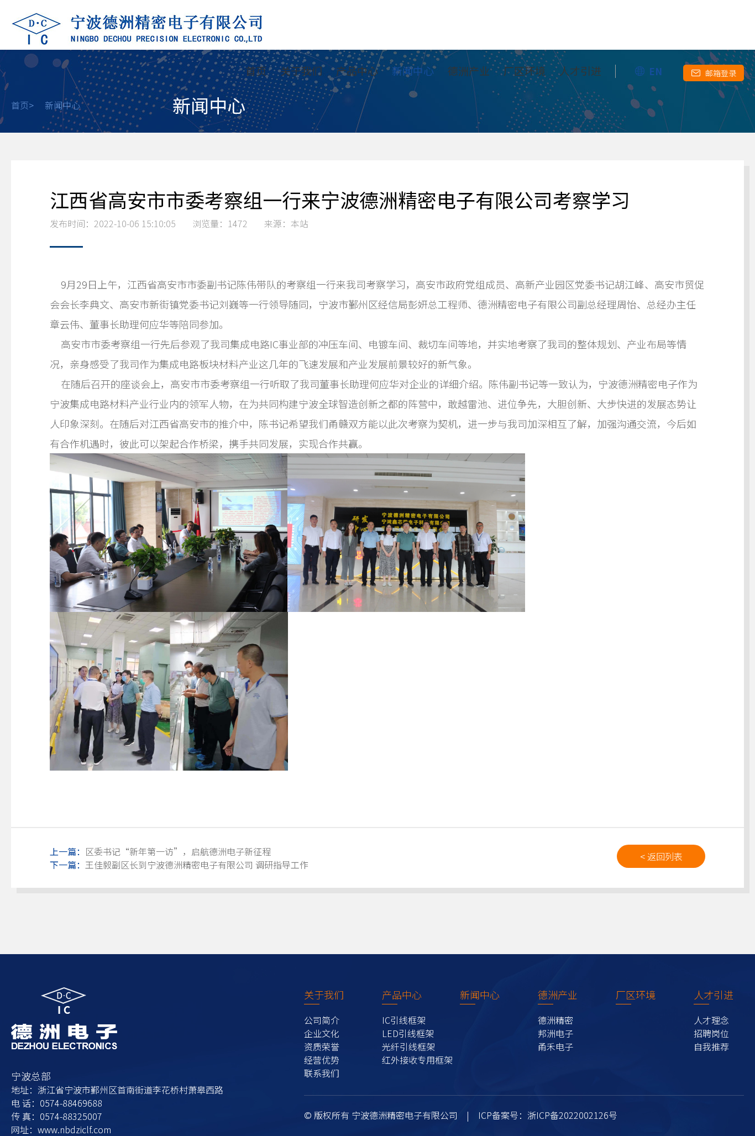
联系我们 (321, 1073)
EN (655, 71)
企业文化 (321, 1033)
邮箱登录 (720, 72)
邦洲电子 (555, 1033)
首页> (22, 105)
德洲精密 (555, 1020)
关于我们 (301, 70)
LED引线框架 (408, 1033)
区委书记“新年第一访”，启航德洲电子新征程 (160, 851)
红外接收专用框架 (417, 1059)
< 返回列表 (661, 856)
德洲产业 (469, 70)
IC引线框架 (404, 1020)
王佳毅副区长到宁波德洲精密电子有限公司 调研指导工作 (179, 864)
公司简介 (321, 1020)
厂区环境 (525, 70)
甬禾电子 (555, 1046)
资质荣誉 (321, 1046)
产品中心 (357, 70)
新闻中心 (413, 70)
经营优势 (321, 1059)
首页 (255, 70)
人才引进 (580, 70)
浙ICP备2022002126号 (572, 1115)
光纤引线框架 (408, 1046)
